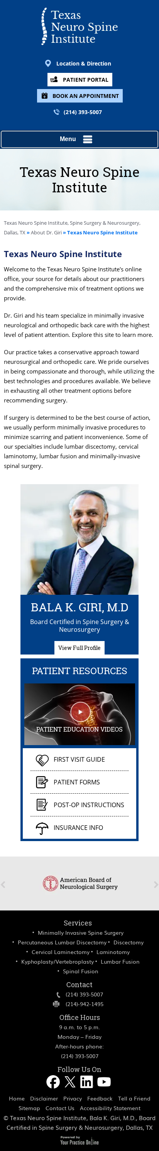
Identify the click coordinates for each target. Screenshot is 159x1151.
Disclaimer (44, 1098)
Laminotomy (113, 952)
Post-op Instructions (89, 805)
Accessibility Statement (110, 1108)
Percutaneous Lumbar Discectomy (62, 942)
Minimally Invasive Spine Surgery (80, 932)
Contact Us (60, 1108)
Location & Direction (83, 63)
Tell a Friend (134, 1098)
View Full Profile (79, 647)
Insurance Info (78, 827)
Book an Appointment (85, 95)
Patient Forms (77, 782)
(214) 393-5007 (83, 112)
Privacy (72, 1098)
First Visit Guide (79, 759)
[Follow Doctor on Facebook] (53, 1090)
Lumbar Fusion (120, 961)
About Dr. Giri (47, 232)
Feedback (100, 1098)
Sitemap (29, 1108)
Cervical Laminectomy (61, 952)
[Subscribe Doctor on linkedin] (87, 1090)
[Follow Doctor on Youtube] (104, 1090)
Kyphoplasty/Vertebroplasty (57, 961)
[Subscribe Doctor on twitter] (70, 1090)
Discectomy (128, 942)
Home (17, 1098)
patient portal (85, 79)
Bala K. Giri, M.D (80, 605)
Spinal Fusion (80, 971)
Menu (68, 139)
